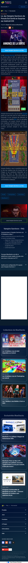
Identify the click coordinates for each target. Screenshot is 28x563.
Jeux (3, 514)
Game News (21, 194)
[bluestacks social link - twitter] (13, 542)
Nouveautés (12, 11)
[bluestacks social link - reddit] (6, 542)
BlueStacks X (5, 198)
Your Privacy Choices (15, 562)
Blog (6, 11)
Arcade (3, 194)
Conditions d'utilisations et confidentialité (10, 556)
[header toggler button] (26, 2)
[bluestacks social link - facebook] (10, 542)
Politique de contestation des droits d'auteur (13, 557)
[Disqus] (14, 297)
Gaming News (11, 194)
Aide (3, 533)
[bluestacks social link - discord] (3, 542)
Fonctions (4, 519)
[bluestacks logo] (6, 2)
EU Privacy (18, 557)
